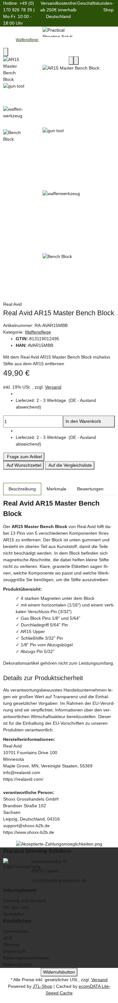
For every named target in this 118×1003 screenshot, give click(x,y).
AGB (7, 937)
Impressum (14, 951)
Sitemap (11, 944)
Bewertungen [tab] (90, 488)
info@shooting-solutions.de (59, 880)
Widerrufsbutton (59, 972)
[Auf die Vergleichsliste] (71, 60)
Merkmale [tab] (56, 488)
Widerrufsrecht (17, 964)
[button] (65, 403)
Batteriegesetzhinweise (26, 957)
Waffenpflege (38, 332)
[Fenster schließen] (5, 52)
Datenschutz (15, 931)
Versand (53, 387)
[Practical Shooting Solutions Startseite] (59, 31)
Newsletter (13, 913)
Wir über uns (16, 907)
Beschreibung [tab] (22, 488)
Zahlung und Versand (24, 900)
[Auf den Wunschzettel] (76, 60)
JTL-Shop (42, 986)
